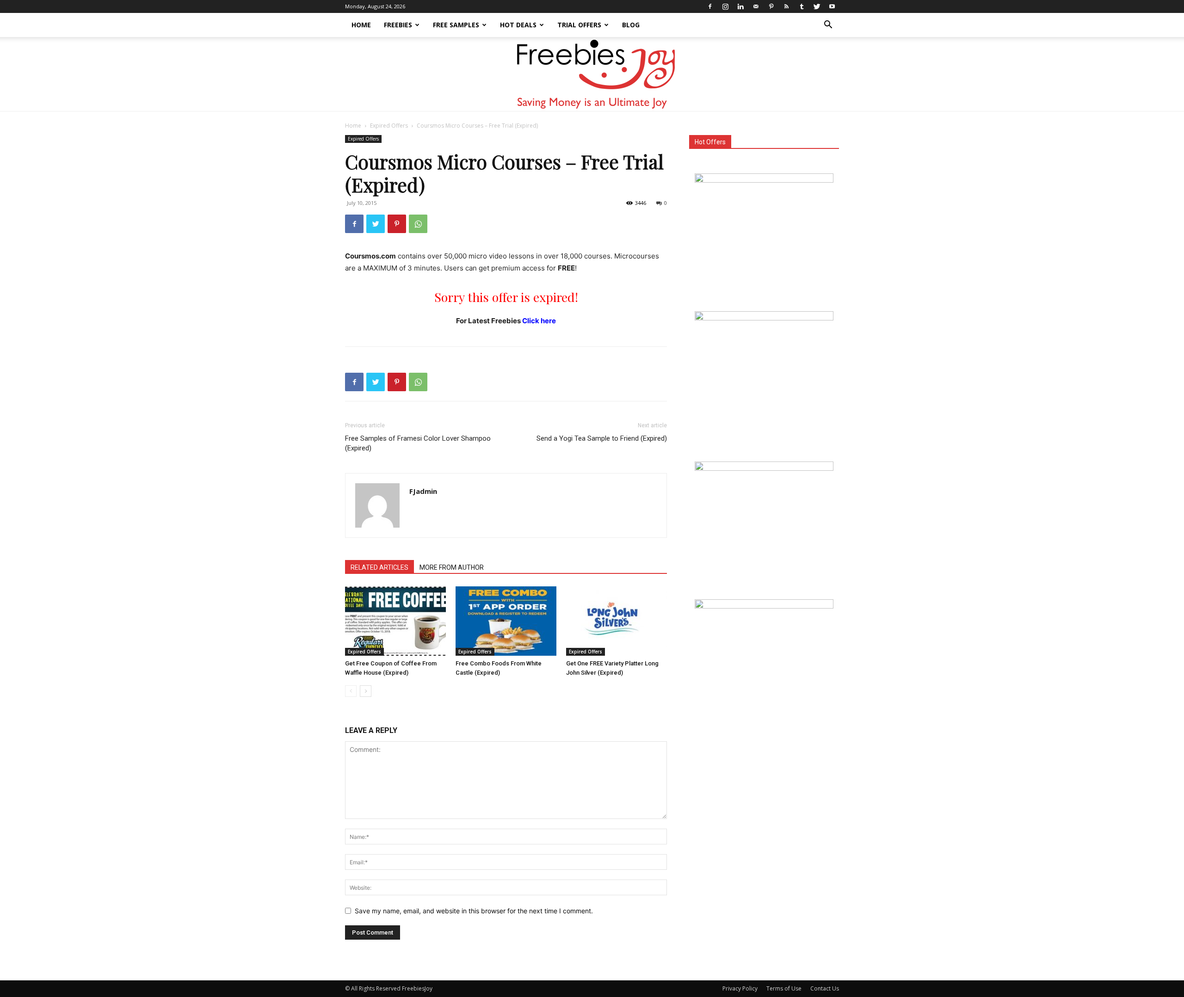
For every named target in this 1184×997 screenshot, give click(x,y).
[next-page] (365, 691)
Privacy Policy (740, 988)
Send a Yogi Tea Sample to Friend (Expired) (601, 438)
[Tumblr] (801, 6)
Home (361, 24)
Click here (539, 320)
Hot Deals (518, 24)
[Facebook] (710, 6)
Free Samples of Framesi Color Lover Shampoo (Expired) (418, 443)
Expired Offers (389, 125)
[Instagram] (725, 6)
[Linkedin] (740, 6)
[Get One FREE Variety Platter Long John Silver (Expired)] (616, 621)
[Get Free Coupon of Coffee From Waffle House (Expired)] (395, 621)
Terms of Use (784, 988)
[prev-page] (351, 691)
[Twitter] (817, 6)
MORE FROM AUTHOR (451, 567)
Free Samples (456, 24)
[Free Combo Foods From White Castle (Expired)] (506, 621)
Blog (631, 24)
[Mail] (756, 6)
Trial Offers (579, 24)
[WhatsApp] (418, 224)
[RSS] (786, 6)
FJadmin (423, 491)
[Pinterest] (771, 6)
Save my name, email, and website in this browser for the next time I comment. (474, 911)
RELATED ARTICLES (379, 567)
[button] (828, 25)
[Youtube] (832, 6)
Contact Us (824, 988)
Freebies (398, 24)
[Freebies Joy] (592, 74)
